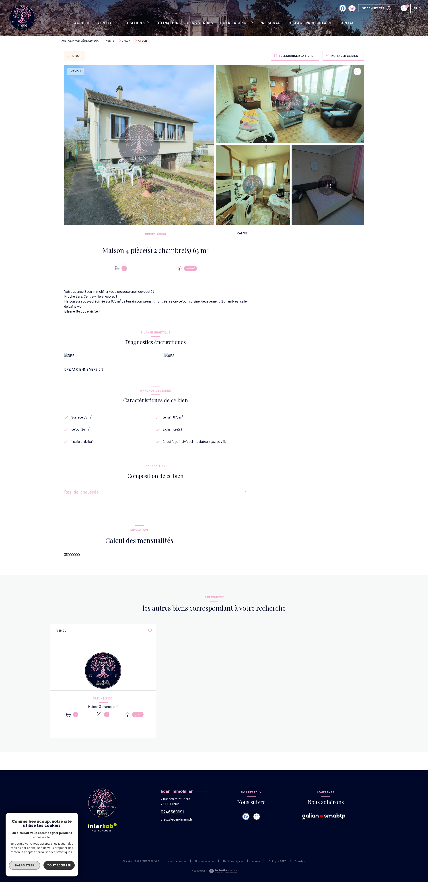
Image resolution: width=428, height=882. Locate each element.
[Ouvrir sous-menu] (116, 22)
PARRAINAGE (271, 22)
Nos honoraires (177, 861)
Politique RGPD (277, 861)
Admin (256, 861)
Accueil (82, 22)
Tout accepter (59, 865)
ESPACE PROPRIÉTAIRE (311, 22)
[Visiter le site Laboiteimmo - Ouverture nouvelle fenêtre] (222, 871)
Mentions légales (233, 861)
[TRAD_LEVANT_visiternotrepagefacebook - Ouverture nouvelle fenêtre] (342, 8)
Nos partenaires (205, 861)
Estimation (167, 22)
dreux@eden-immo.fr (176, 819)
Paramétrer (24, 865)
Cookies (300, 861)
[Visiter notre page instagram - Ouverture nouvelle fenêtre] (352, 8)
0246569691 (172, 811)
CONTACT (348, 22)
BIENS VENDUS (199, 22)
